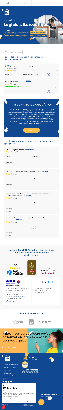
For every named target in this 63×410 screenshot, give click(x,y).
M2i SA (8, 296)
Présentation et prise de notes (12, 35)
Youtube (11, 381)
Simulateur (31, 130)
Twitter (6, 381)
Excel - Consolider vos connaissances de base (24, 172)
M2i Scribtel (16, 302)
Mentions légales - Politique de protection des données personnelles (9, 377)
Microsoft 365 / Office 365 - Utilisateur (37, 35)
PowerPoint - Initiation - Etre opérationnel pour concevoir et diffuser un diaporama (28, 195)
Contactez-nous (10, 347)
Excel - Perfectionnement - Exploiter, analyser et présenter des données (29, 219)
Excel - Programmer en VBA (15, 81)
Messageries (24, 35)
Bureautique (18, 47)
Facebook (8, 381)
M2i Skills (13, 296)
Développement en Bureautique (38, 32)
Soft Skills (24, 404)
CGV (3, 379)
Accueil (5, 47)
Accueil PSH (5, 404)
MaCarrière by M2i (46, 396)
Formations (11, 47)
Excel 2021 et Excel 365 (23, 32)
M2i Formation (45, 398)
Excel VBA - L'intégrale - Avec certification (20, 67)
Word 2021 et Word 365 (10, 32)
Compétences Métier (27, 405)
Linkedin (3, 381)
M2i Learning (44, 399)
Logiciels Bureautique (27, 47)
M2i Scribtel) (21, 296)
